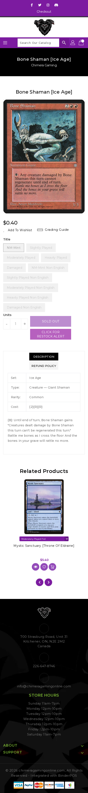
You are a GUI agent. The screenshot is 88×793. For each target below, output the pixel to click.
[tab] (43, 356)
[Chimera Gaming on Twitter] (40, 5)
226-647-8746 (44, 666)
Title (6, 239)
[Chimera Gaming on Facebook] (32, 5)
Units (7, 314)
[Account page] (73, 42)
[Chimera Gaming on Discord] (56, 5)
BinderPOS (67, 775)
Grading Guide (57, 230)
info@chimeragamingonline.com (44, 686)
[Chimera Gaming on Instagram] (48, 5)
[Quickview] (35, 567)
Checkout (44, 12)
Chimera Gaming (44, 65)
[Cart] (81, 42)
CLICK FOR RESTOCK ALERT (51, 334)
